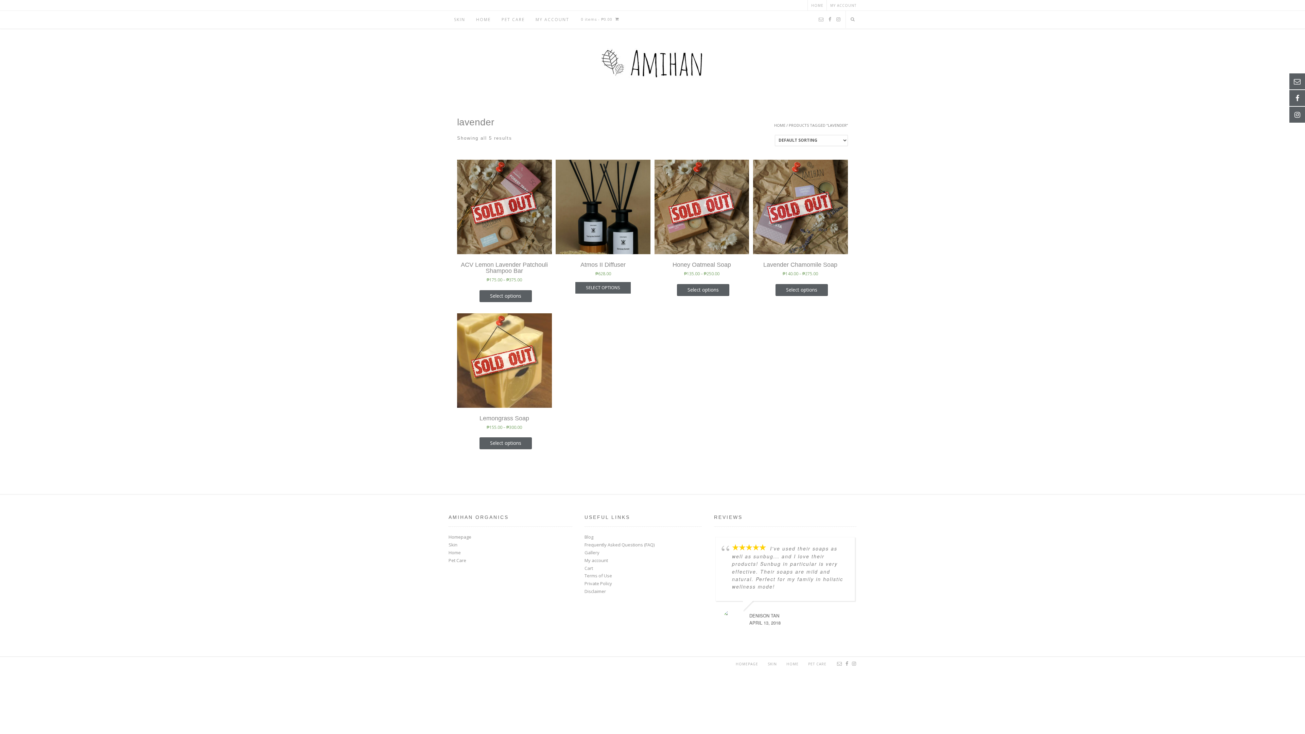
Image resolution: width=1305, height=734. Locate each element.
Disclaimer (595, 591)
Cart (589, 568)
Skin (459, 19)
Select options (505, 296)
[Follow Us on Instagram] (838, 20)
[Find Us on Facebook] (830, 20)
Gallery (592, 552)
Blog (589, 537)
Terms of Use (598, 576)
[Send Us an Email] (821, 20)
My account (843, 5)
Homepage (460, 537)
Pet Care (513, 19)
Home (817, 5)
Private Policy (598, 583)
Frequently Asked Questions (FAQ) (620, 545)
